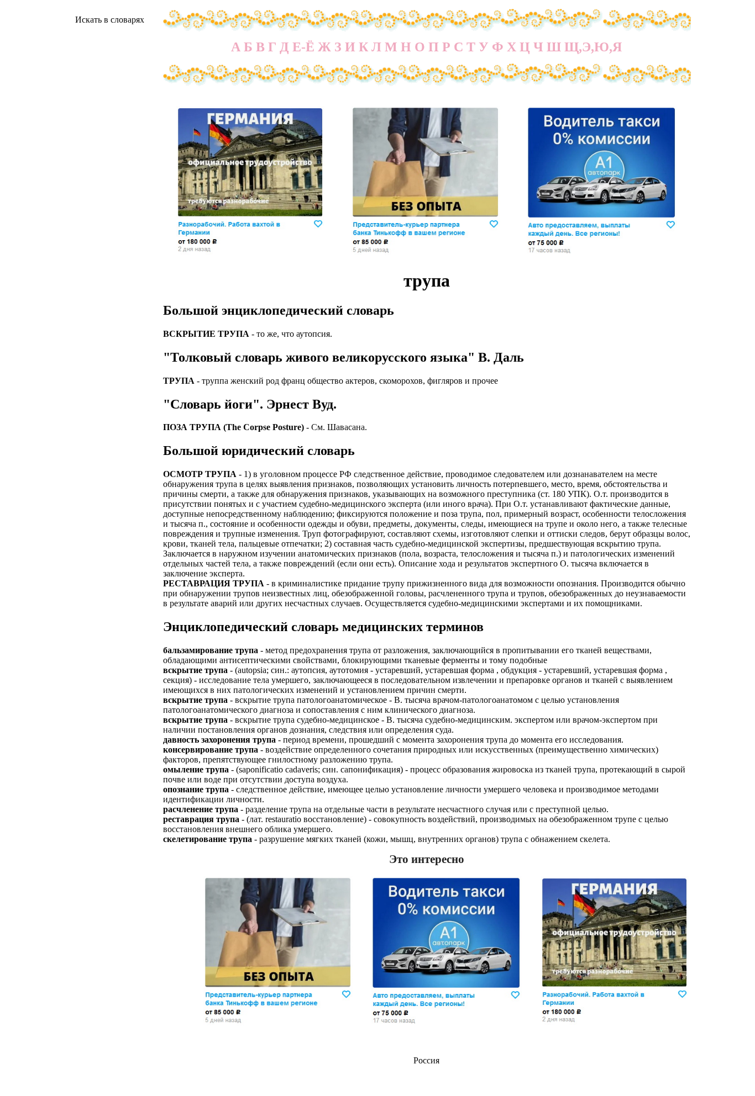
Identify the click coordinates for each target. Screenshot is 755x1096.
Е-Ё (303, 47)
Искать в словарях (109, 19)
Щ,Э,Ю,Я (593, 47)
